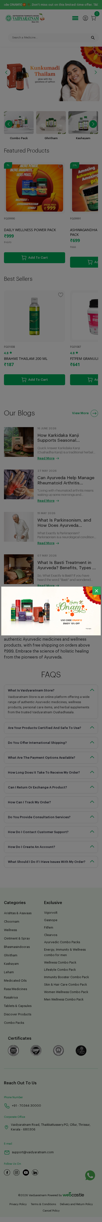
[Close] (96, 591)
